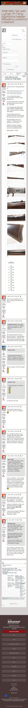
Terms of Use (14, 685)
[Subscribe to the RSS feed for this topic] (25, 76)
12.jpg (9, 274)
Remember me (8, 64)
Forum (11, 73)
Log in (14, 680)
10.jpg (9, 287)
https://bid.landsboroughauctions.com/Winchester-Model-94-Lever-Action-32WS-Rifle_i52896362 (15, 92)
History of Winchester (14, 653)
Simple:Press (14, 603)
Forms (14, 671)
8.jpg (9, 290)
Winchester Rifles (19, 74)
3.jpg (9, 272)
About (14, 639)
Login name (5, 52)
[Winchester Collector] (14, 3)
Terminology (14, 666)
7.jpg (9, 282)
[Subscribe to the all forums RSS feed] (3, 563)
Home (5, 73)
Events (14, 648)
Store (14, 657)
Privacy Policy (14, 683)
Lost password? (10, 69)
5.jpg (9, 277)
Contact (14, 675)
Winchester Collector (17, 706)
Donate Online (14, 631)
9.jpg (9, 285)
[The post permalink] (18, 84)
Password (5, 57)
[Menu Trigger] (24, 3)
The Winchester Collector (14, 644)
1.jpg (9, 267)
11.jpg (9, 269)
